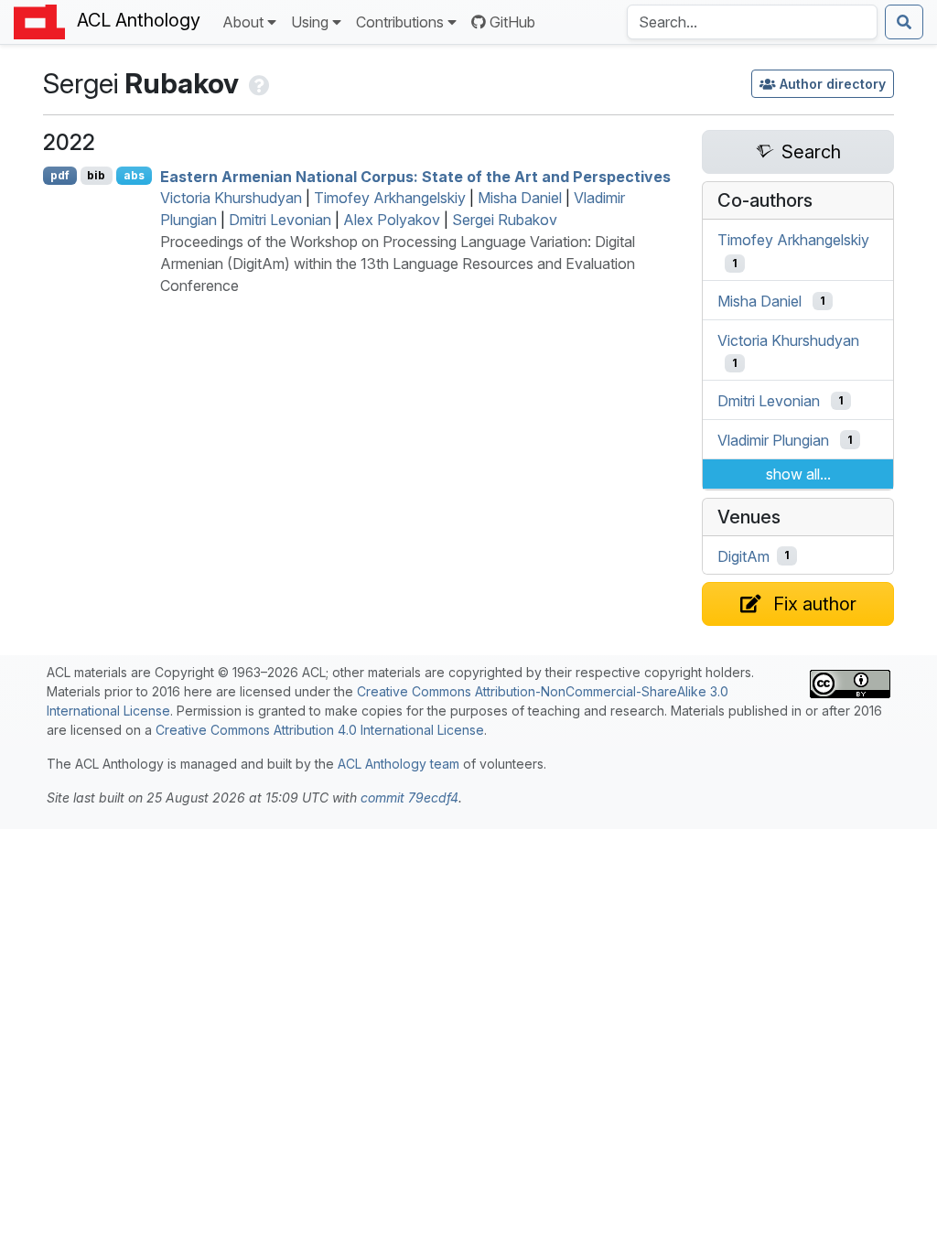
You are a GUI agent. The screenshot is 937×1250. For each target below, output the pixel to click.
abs (134, 175)
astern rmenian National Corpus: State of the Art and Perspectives (415, 176)
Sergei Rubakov (504, 219)
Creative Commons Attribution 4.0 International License (320, 730)
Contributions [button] (400, 22)
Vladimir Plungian (773, 440)
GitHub (512, 22)
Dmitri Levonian (280, 219)
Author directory (833, 84)
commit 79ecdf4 (409, 797)
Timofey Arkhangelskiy (390, 198)
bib (96, 175)
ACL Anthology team (398, 763)
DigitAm (743, 555)
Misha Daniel (520, 198)
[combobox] (752, 22)
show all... (798, 474)
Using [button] (309, 22)
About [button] (243, 22)
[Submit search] (904, 22)
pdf (60, 175)
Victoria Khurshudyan (231, 198)
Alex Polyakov (391, 219)
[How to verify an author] (257, 83)
